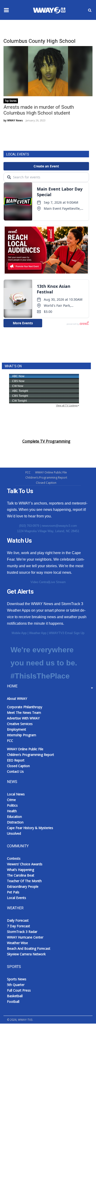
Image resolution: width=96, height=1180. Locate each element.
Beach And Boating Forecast (28, 948)
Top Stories (11, 100)
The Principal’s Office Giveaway (36, 1067)
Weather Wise (17, 943)
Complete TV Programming (46, 441)
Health (12, 811)
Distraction (15, 822)
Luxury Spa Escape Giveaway (34, 1033)
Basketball (15, 996)
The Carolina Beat (20, 875)
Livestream (14, 1090)
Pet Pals (13, 892)
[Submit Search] (89, 10)
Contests (14, 858)
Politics (12, 805)
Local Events (16, 897)
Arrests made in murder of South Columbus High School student (38, 110)
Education (14, 816)
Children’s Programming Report (46, 478)
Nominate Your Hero (27, 1044)
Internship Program (21, 735)
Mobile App (19, 633)
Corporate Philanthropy (24, 707)
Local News (16, 794)
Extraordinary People (22, 886)
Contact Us (15, 771)
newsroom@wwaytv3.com (59, 525)
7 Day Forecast (18, 926)
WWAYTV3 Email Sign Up (66, 633)
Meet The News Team (24, 712)
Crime (11, 799)
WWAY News (15, 120)
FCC (28, 472)
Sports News (16, 979)
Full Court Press (19, 990)
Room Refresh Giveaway (30, 1055)
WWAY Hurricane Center (25, 937)
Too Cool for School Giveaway (35, 1078)
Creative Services (20, 724)
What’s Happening (20, 869)
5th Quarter (15, 984)
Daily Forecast (18, 920)
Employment (16, 729)
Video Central (40, 582)
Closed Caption (46, 483)
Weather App (37, 633)
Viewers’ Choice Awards (24, 864)
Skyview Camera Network (26, 954)
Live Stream (57, 582)
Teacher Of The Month (24, 881)
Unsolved (14, 833)
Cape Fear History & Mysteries (30, 828)
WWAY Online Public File (51, 472)
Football (13, 1001)
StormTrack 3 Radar (22, 931)
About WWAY (17, 698)
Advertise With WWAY (23, 1168)
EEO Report (15, 760)
